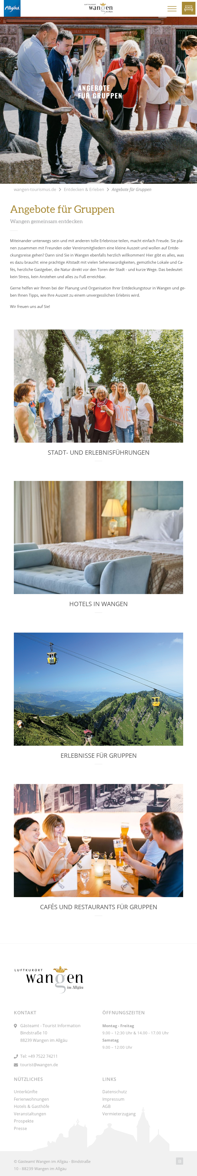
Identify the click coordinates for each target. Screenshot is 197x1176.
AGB (106, 1106)
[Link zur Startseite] (12, 8)
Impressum (113, 1099)
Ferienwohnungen (31, 1099)
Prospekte (24, 1121)
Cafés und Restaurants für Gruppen (98, 906)
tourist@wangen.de (39, 1065)
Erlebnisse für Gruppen (99, 755)
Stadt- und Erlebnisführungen (99, 452)
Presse (20, 1128)
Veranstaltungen (30, 1114)
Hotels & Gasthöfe (31, 1106)
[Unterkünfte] (188, 8)
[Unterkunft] (172, 8)
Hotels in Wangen (98, 603)
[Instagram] (179, 1161)
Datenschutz (114, 1092)
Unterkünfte (25, 1092)
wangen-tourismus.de (35, 189)
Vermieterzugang (119, 1114)
